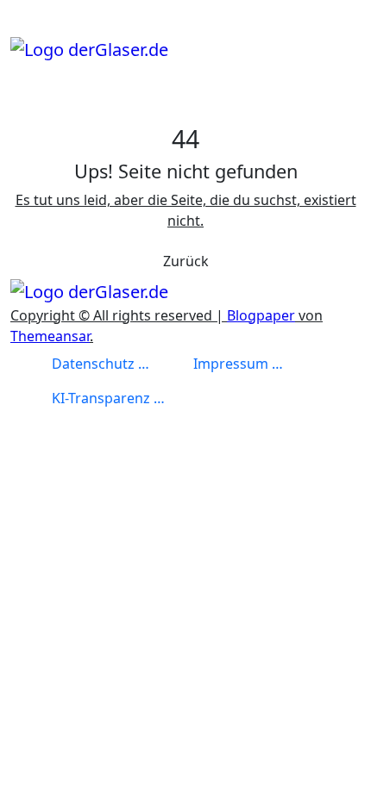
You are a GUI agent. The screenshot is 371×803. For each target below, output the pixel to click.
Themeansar (50, 336)
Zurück (186, 261)
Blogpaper (261, 315)
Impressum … (238, 363)
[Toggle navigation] (21, 30)
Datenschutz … (100, 363)
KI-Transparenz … (108, 398)
